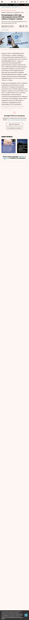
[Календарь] (12, 2)
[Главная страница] (2, 1)
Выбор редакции (5, 7)
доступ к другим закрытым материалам (16, 119)
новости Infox (6, 137)
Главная (3, 12)
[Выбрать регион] (18, 2)
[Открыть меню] (27, 2)
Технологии (9, 12)
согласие (6, 615)
